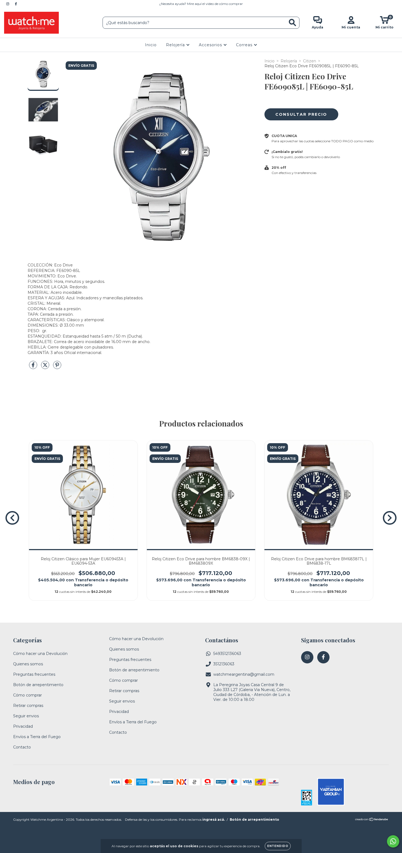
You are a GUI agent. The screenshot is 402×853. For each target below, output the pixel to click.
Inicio (151, 44)
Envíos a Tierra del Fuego (37, 736)
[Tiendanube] (372, 820)
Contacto (22, 747)
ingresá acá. (213, 819)
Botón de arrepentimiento (38, 684)
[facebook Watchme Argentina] (15, 3)
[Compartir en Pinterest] (57, 367)
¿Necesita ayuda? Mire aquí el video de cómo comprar (201, 4)
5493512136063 (227, 653)
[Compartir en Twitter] (45, 367)
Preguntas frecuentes (34, 674)
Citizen (309, 61)
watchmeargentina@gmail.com (243, 674)
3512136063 (223, 663)
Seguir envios (26, 715)
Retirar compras (28, 705)
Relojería (176, 44)
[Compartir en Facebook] (33, 367)
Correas (245, 44)
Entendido (277, 846)
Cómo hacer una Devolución (40, 653)
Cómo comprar (27, 695)
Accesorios (211, 44)
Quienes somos (28, 663)
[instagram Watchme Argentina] (8, 3)
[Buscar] (292, 22)
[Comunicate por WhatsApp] (393, 841)
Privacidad (23, 726)
